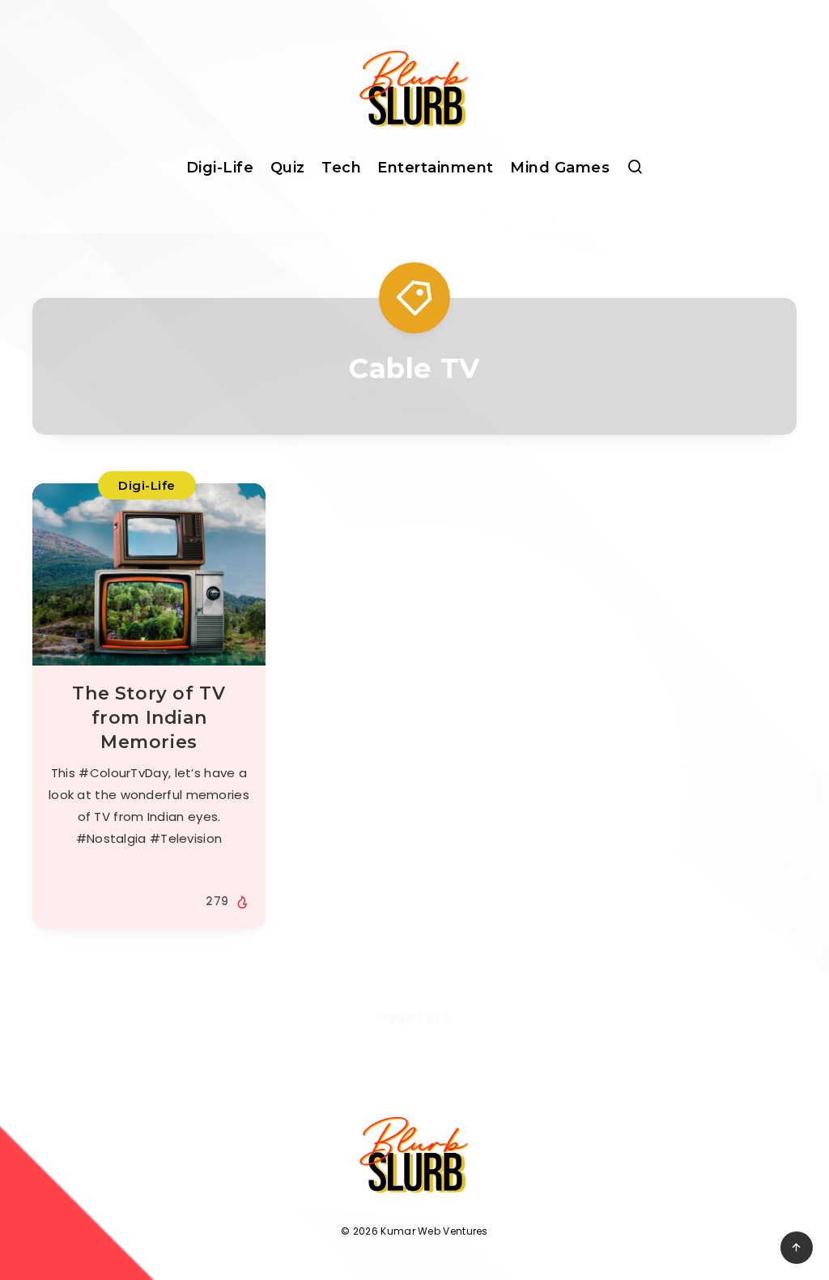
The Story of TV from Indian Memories (148, 717)
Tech (341, 167)
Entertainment (435, 167)
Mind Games (560, 167)
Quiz (287, 167)
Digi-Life (220, 167)
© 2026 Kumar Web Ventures (414, 1231)
